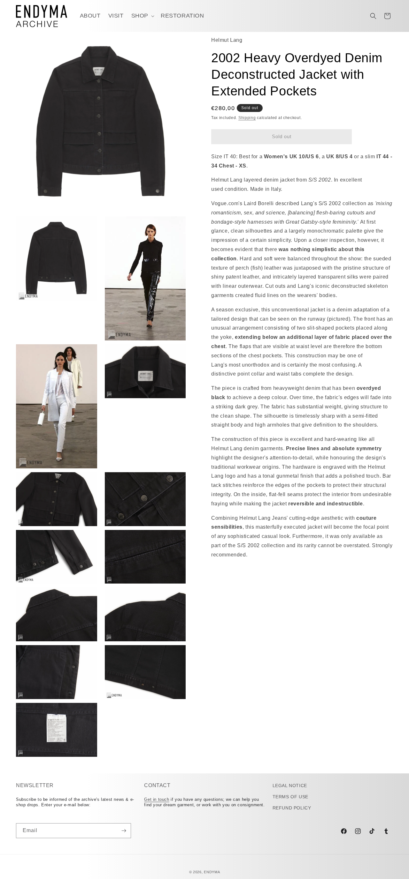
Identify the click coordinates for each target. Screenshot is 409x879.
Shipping (247, 118)
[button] (142, 15)
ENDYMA (212, 872)
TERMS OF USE (290, 796)
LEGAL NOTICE (290, 785)
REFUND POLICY (292, 807)
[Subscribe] (124, 830)
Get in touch (156, 799)
